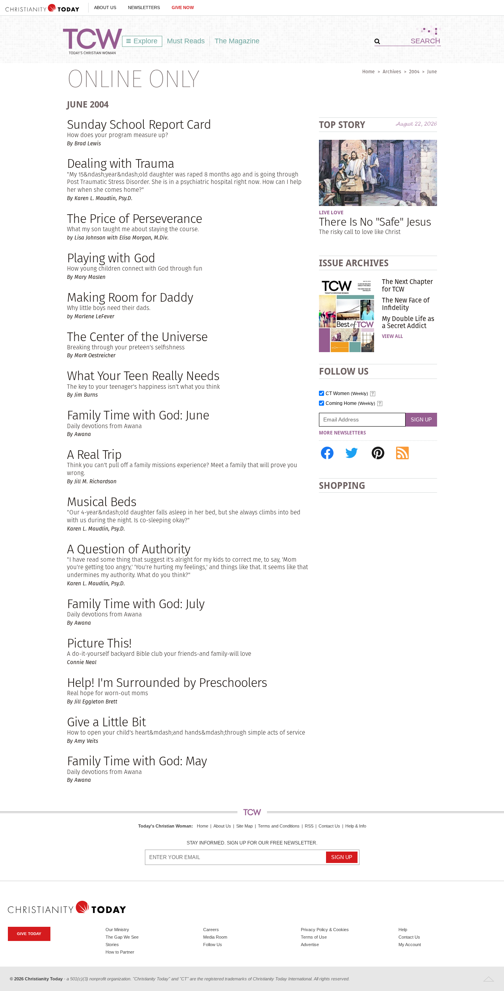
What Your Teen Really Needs (143, 375)
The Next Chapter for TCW (407, 285)
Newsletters (144, 7)
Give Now (183, 7)
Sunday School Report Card (139, 124)
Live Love (331, 212)
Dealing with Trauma (120, 163)
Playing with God (111, 258)
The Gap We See (122, 937)
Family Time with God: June (138, 415)
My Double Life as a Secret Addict (408, 322)
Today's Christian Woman (164, 826)
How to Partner (120, 952)
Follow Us (212, 944)
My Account (409, 944)
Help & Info (355, 826)
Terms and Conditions (279, 826)
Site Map (244, 826)
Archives (392, 71)
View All (392, 336)
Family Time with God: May (137, 761)
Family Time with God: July (135, 603)
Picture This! (99, 643)
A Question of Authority (128, 549)
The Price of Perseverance (134, 218)
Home (368, 71)
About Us (105, 7)
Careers (211, 929)
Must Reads (186, 41)
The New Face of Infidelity (406, 303)
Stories (112, 944)
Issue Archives (354, 263)
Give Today (29, 934)
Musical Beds (101, 501)
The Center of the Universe (137, 336)
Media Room (215, 937)
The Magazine (237, 41)
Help (402, 929)
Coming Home (350, 403)
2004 (414, 71)
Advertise (310, 944)
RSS (309, 826)
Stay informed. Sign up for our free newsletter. (252, 843)
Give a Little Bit (106, 722)
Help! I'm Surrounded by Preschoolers (167, 682)
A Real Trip (94, 454)
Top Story (342, 124)
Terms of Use (314, 937)
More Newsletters (342, 433)
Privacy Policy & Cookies (325, 929)
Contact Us (329, 826)
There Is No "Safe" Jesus (375, 221)
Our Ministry (117, 929)
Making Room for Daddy (130, 297)
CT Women (347, 393)
